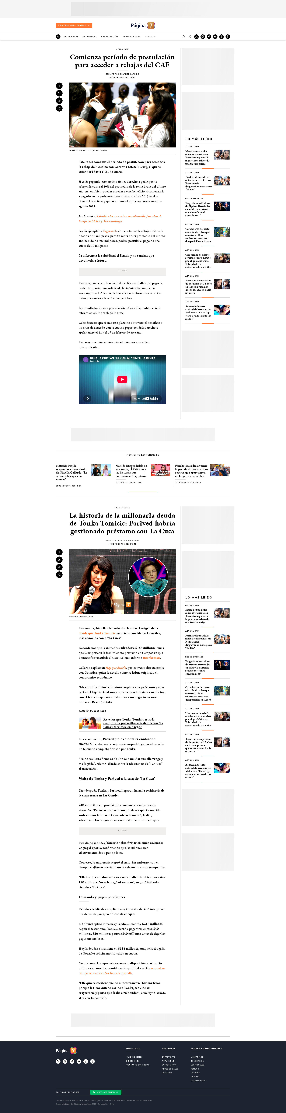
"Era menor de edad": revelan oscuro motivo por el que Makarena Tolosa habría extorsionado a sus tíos (198, 261)
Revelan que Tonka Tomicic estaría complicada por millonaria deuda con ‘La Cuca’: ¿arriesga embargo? (133, 723)
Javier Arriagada (129, 540)
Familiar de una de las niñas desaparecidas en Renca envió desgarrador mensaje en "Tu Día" (198, 183)
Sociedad (150, 36)
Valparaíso (197, 1057)
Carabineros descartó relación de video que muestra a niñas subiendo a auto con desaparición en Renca (198, 235)
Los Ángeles (197, 1065)
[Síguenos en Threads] (228, 36)
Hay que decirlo (115, 667)
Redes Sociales (132, 36)
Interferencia (151, 657)
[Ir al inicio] (58, 36)
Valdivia (195, 1073)
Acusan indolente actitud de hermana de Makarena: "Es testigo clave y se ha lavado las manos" (198, 312)
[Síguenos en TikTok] (221, 36)
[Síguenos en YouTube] (215, 36)
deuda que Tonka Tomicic (97, 633)
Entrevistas (70, 36)
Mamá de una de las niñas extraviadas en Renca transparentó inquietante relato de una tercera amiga (197, 157)
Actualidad (89, 36)
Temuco (195, 1069)
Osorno (195, 1077)
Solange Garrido (129, 74)
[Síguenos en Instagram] (202, 36)
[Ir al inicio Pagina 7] (143, 25)
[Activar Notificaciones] (190, 36)
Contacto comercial (137, 1065)
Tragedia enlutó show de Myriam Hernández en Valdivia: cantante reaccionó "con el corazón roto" (197, 209)
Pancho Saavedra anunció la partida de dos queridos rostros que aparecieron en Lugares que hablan (191, 471)
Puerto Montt (198, 1081)
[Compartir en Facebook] (59, 86)
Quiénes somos (134, 1057)
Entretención (109, 36)
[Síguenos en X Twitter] (196, 36)
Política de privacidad (68, 1092)
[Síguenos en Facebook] (209, 36)
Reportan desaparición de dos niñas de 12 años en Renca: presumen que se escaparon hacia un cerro (198, 286)
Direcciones (133, 1061)
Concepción (197, 1061)
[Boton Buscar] (184, 36)
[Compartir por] (59, 108)
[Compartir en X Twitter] (59, 93)
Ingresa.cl (109, 231)
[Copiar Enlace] (59, 101)
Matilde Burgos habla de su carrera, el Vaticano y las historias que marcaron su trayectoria (131, 471)
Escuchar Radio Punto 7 (72, 25)
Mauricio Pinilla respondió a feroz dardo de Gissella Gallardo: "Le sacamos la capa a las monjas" (71, 472)
